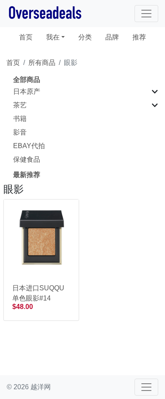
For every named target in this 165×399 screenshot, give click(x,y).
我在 (53, 37)
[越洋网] (45, 13)
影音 (20, 132)
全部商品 (26, 79)
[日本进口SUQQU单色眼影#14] (41, 236)
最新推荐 (26, 174)
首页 (29, 37)
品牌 (112, 37)
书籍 (20, 118)
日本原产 (26, 91)
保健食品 (26, 159)
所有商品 (41, 62)
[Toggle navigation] (146, 13)
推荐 (139, 37)
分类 (85, 37)
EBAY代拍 (29, 145)
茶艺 (20, 105)
